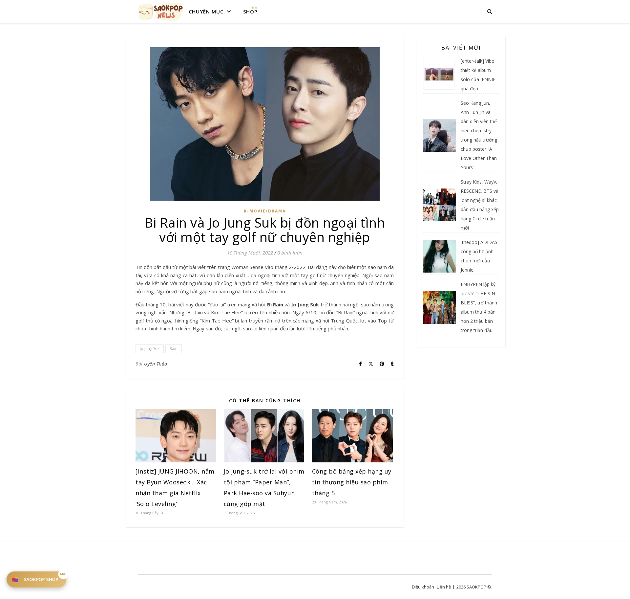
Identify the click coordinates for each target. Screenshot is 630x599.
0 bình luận (290, 252)
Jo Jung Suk (149, 348)
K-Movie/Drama (265, 211)
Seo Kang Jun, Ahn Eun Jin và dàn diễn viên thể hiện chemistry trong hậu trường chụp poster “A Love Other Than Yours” (479, 135)
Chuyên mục (206, 11)
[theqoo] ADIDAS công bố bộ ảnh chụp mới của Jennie (479, 256)
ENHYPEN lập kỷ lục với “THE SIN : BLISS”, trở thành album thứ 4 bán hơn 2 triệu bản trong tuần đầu (479, 307)
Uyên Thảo (155, 364)
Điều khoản (423, 587)
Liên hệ (444, 587)
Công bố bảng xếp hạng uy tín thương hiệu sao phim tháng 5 (351, 482)
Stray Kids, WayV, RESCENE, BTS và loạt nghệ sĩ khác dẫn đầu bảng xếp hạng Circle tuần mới (480, 205)
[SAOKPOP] (161, 11)
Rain (174, 348)
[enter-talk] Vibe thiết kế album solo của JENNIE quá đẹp (478, 75)
